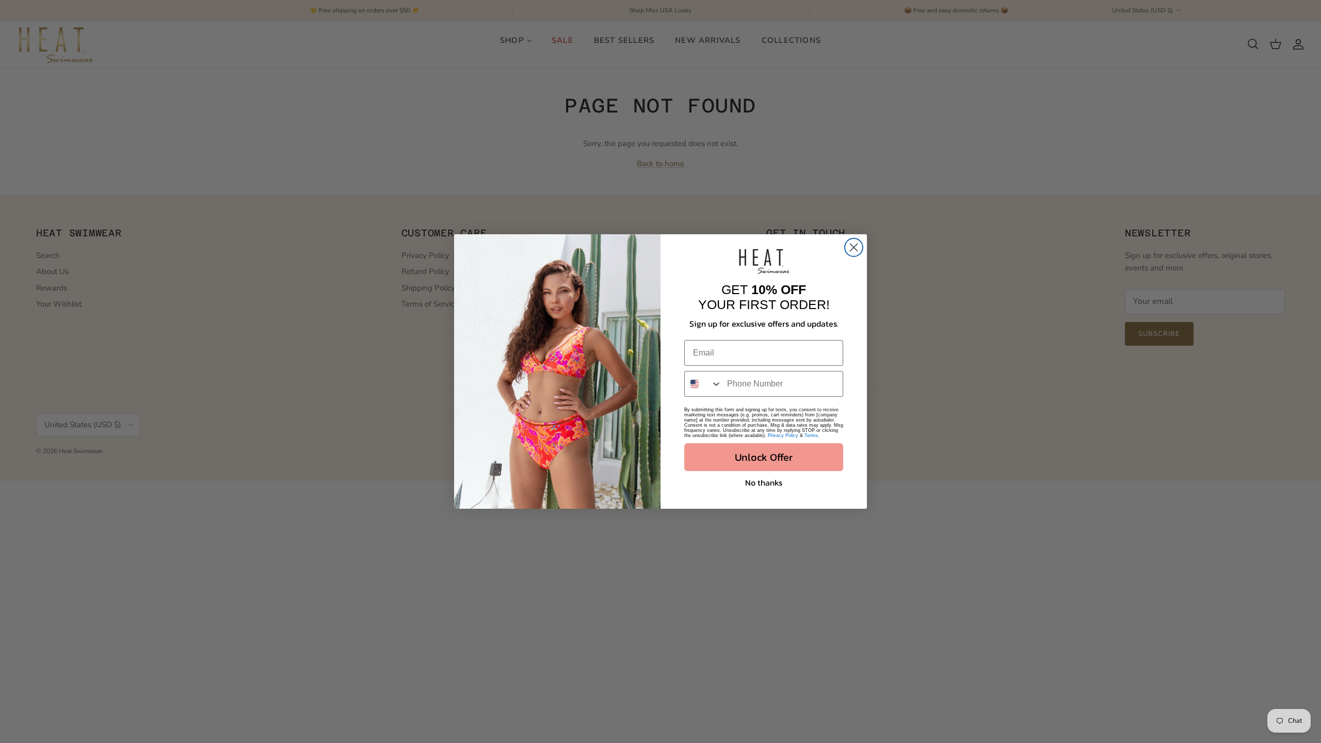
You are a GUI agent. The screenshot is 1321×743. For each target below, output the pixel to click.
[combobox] (703, 384)
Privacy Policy (783, 435)
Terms (811, 435)
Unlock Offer (764, 457)
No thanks (763, 482)
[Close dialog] (854, 247)
